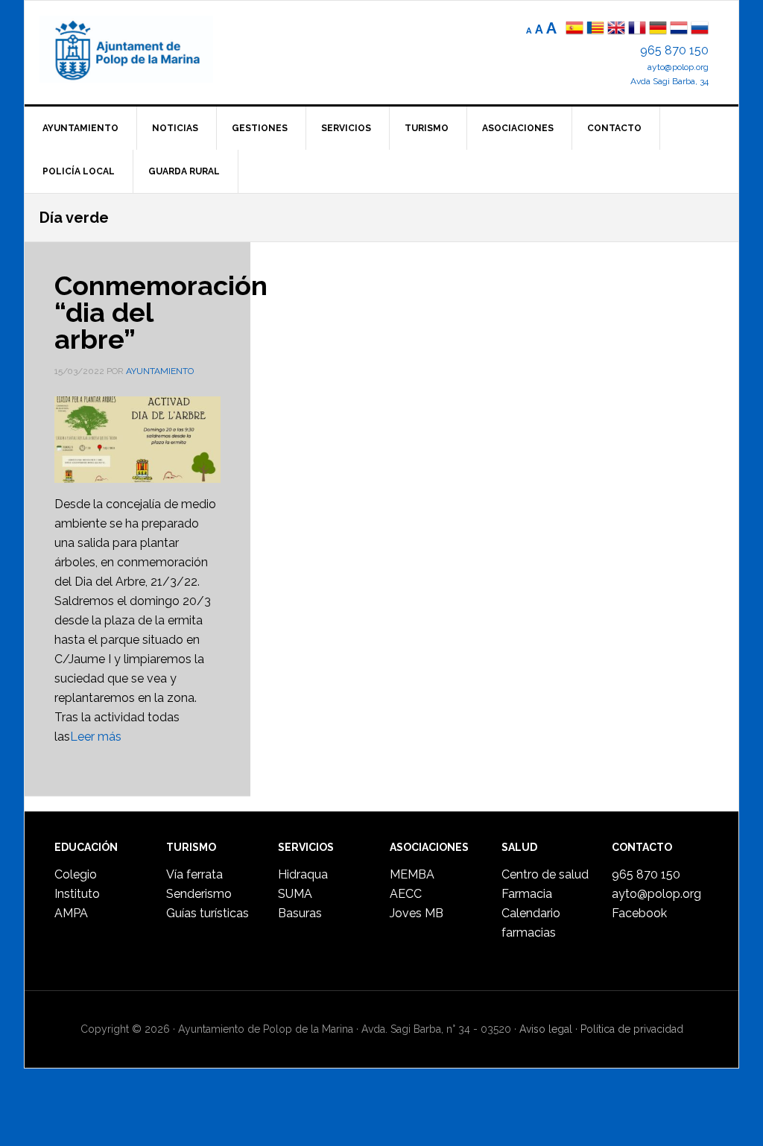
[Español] (574, 29)
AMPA (71, 913)
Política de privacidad (631, 1029)
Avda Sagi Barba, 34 (669, 81)
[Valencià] (595, 29)
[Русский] (700, 29)
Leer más (95, 736)
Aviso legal (545, 1029)
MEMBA (412, 874)
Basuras (300, 913)
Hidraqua (303, 874)
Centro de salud (545, 874)
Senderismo (199, 894)
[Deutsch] (658, 29)
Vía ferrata (194, 874)
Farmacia (526, 894)
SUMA (295, 894)
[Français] (637, 29)
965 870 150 (674, 50)
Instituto (77, 894)
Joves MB (416, 913)
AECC (406, 894)
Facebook (639, 913)
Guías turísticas (207, 913)
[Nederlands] (680, 29)
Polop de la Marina (143, 49)
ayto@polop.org (678, 67)
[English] (616, 29)
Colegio (75, 874)
